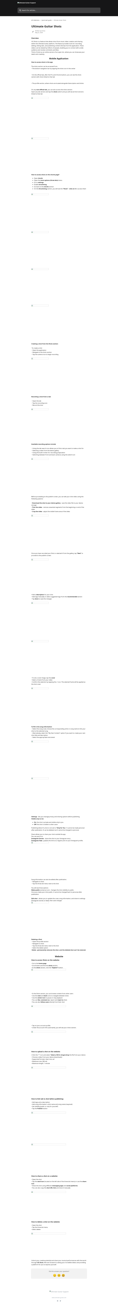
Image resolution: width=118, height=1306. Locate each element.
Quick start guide (47, 20)
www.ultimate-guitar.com (59, 1297)
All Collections (35, 20)
